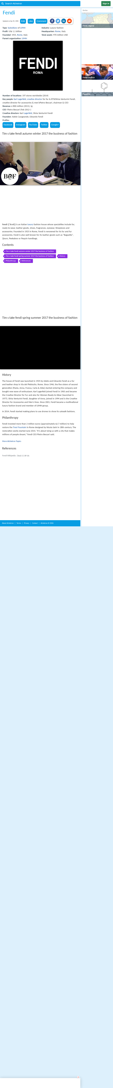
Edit (23, 21)
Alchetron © (47, 523)
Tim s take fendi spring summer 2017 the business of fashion (30, 256)
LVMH (22, 28)
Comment (41, 21)
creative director (34, 99)
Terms (19, 523)
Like (31, 21)
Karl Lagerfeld (20, 99)
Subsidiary (12, 28)
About (8, 523)
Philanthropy (11, 261)
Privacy (26, 523)
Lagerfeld (28, 113)
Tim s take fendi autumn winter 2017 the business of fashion (30, 251)
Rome (19, 35)
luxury (30, 224)
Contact (35, 523)
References (26, 261)
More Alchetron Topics (11, 441)
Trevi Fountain (19, 427)
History (62, 256)
